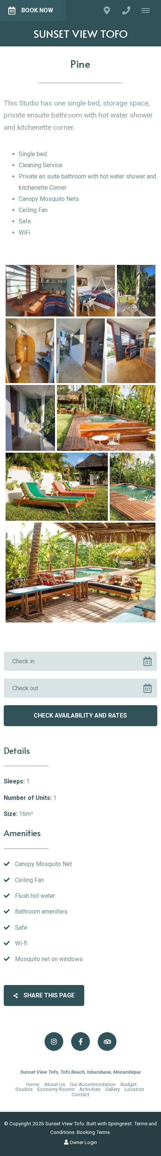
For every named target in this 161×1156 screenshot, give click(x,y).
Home (32, 1084)
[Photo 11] (80, 573)
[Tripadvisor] (107, 1041)
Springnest (120, 1123)
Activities (89, 1089)
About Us (54, 1084)
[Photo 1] (40, 290)
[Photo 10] (132, 487)
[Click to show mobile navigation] (148, 10)
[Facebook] (80, 1041)
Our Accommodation (93, 1084)
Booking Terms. (94, 1132)
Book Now (37, 10)
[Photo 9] (57, 487)
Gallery (112, 1089)
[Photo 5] (80, 350)
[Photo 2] (95, 290)
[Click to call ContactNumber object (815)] (126, 10)
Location (134, 1089)
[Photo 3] (136, 290)
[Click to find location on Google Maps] (106, 10)
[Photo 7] (30, 418)
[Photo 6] (131, 350)
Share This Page (48, 995)
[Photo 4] (30, 350)
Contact (80, 1094)
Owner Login (83, 1142)
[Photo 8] (106, 418)
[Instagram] (54, 1041)
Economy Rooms (56, 1089)
